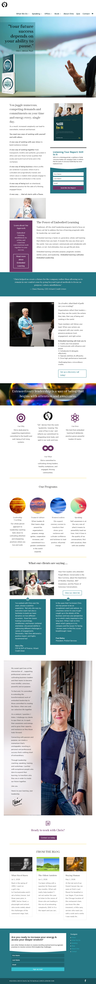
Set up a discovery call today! (69, 373)
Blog (73, 946)
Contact (86, 14)
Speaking (36, 14)
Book (57, 14)
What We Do (22, 14)
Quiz (78, 14)
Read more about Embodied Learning (21, 261)
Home (74, 937)
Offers (47, 14)
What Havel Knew (19, 875)
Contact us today (48, 838)
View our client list (72, 593)
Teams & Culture (38, 517)
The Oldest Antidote (47, 875)
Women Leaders (58, 517)
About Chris (69, 14)
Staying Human (73, 875)
